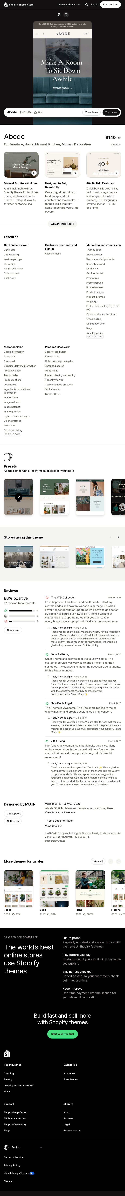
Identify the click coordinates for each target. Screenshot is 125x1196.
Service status (71, 1130)
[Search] (86, 4)
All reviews (13, 630)
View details (52, 812)
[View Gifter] (90, 497)
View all (98, 861)
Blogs (7, 1130)
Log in (94, 4)
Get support (14, 813)
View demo (91, 112)
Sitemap (8, 1181)
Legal (66, 1124)
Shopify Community (15, 1124)
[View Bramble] (54, 497)
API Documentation (15, 1118)
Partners (68, 1118)
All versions (68, 812)
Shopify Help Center (16, 1112)
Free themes (70, 1079)
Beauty (8, 1079)
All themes (13, 821)
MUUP (117, 144)
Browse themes (68, 4)
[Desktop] (59, 14)
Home (7, 1091)
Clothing (9, 1073)
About (66, 1112)
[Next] (118, 537)
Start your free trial (62, 1034)
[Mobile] (66, 14)
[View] (18, 557)
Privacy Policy (12, 1165)
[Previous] (110, 537)
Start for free (110, 4)
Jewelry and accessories (18, 1085)
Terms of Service (14, 1157)
